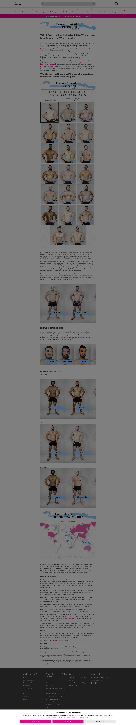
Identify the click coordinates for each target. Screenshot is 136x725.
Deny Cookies (68, 721)
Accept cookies (36, 721)
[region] (68, 717)
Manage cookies (100, 721)
